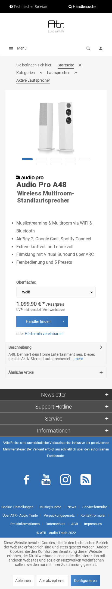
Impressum (93, 524)
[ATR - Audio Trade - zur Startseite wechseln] (56, 26)
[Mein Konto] (100, 48)
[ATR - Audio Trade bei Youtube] (46, 481)
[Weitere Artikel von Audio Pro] (29, 178)
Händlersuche (84, 6)
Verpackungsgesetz (59, 515)
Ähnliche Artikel (21, 372)
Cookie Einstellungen (17, 507)
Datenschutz (55, 524)
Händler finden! (39, 321)
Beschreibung (20, 347)
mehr (78, 359)
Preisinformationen (25, 524)
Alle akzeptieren (52, 580)
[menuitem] (16, 48)
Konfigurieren (85, 580)
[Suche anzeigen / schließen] (88, 48)
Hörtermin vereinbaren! (44, 334)
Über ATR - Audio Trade (20, 515)
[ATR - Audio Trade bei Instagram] (65, 481)
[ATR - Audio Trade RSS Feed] (85, 481)
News (71, 507)
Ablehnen (23, 580)
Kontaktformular (92, 515)
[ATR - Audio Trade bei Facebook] (26, 481)
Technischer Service (29, 6)
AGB (74, 524)
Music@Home (50, 507)
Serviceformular (94, 507)
